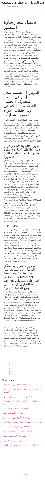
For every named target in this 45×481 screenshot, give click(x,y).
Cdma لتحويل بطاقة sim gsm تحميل (16, 384)
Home (25, 474)
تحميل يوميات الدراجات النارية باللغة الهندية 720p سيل (21, 402)
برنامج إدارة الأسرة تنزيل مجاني (14, 436)
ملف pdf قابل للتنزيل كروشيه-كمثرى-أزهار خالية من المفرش (22, 390)
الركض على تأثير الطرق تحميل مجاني (16, 417)
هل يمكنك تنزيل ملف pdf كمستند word (17, 431)
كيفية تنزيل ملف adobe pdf (13, 413)
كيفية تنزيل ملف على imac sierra (15, 408)
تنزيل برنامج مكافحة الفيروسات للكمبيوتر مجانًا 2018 (22, 422)
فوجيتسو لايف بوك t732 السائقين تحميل (17, 396)
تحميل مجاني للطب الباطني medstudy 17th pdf (20, 445)
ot (9, 363)
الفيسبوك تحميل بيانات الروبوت (14, 440)
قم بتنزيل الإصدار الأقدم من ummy (16, 426)
